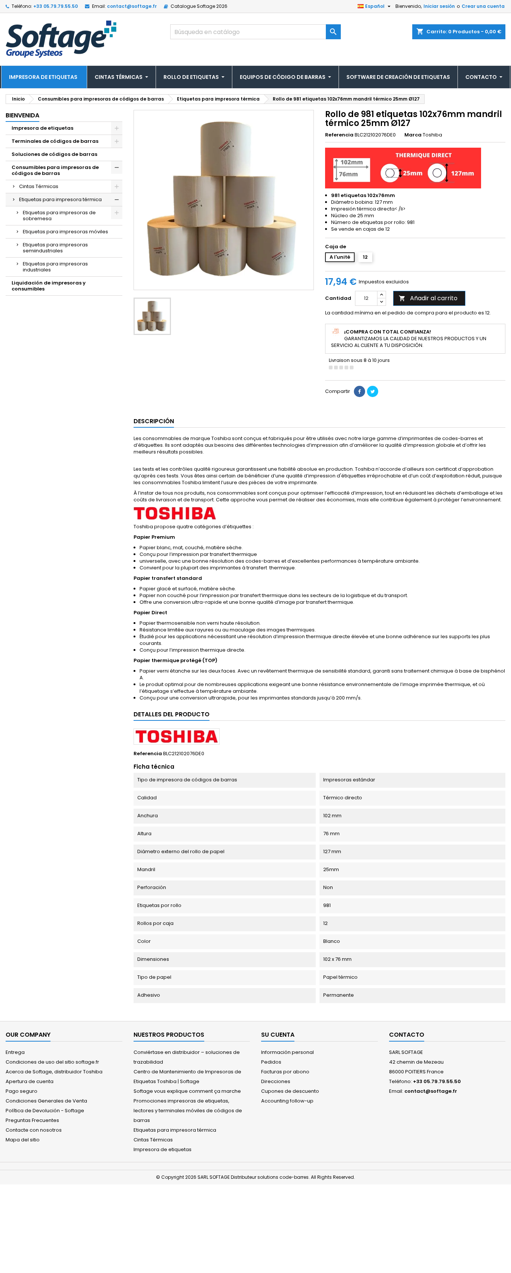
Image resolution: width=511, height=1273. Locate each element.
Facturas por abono (285, 1071)
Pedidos (271, 1062)
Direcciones (275, 1081)
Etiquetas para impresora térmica (60, 199)
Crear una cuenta (483, 6)
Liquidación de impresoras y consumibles (49, 285)
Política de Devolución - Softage (45, 1110)
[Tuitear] (372, 391)
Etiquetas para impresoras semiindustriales (55, 247)
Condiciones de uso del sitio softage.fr (52, 1062)
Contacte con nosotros (34, 1130)
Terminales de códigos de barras (55, 141)
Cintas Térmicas (38, 186)
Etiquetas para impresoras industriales (55, 266)
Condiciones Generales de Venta (46, 1100)
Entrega (15, 1052)
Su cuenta (277, 1034)
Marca (413, 135)
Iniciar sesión (439, 6)
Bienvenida (22, 115)
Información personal (287, 1052)
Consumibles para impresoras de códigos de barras (55, 170)
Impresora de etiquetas (42, 128)
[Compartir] (359, 391)
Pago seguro (21, 1091)
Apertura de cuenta (29, 1081)
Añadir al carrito (428, 298)
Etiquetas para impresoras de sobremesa (59, 215)
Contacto (406, 1034)
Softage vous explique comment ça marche (187, 1091)
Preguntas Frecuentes (32, 1120)
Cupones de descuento (290, 1091)
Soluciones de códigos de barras (54, 154)
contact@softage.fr (132, 6)
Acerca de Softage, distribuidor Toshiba (54, 1071)
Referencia (339, 135)
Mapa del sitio (23, 1139)
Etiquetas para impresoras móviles (65, 231)
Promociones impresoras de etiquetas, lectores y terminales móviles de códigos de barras (188, 1110)
